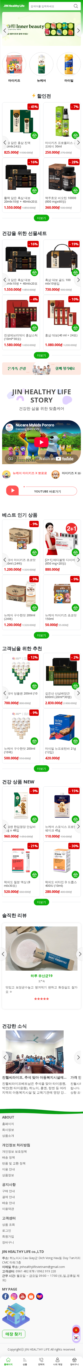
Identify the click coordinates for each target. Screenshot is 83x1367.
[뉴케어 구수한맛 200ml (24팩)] (21, 593)
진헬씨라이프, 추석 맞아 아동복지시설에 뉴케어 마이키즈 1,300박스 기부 (33, 1077)
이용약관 (8, 1209)
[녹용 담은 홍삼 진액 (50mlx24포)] (21, 121)
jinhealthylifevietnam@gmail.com (42, 1267)
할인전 (43, 96)
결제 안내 (8, 1197)
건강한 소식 (14, 1026)
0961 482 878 (25, 1271)
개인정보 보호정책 (14, 1151)
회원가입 (8, 1236)
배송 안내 (8, 1203)
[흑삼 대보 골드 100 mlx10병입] (62, 258)
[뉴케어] (41, 64)
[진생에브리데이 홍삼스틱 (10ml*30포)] (21, 313)
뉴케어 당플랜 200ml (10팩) (20, 695)
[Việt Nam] (76, 1330)
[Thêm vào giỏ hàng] (34, 135)
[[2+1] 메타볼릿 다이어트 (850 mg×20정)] (62, 538)
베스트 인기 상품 (19, 515)
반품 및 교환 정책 (14, 1163)
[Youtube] (22, 1296)
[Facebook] (5, 1296)
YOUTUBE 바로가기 (47, 491)
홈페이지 (8, 1124)
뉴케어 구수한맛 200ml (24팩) (19, 617)
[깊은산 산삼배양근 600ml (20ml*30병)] (62, 672)
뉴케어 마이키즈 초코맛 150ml (61, 617)
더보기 (41, 218)
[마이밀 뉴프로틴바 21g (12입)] (62, 727)
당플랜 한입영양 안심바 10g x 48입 (20, 828)
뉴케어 (41, 80)
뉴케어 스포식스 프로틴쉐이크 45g (61, 828)
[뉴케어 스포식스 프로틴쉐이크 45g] (62, 805)
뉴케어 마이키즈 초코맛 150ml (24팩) (20, 561)
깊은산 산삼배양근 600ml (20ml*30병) (58, 695)
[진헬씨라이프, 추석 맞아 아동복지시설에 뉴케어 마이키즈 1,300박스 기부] (34, 1052)
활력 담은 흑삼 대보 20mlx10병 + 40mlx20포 (20, 199)
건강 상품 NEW (18, 781)
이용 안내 (8, 1169)
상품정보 (8, 1175)
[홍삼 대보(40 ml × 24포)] (62, 313)
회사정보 (8, 1130)
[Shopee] (31, 1296)
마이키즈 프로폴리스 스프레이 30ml (61, 144)
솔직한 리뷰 (14, 915)
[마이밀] (69, 64)
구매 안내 (8, 1191)
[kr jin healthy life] (14, 6)
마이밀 (68, 80)
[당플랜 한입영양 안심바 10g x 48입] (21, 805)
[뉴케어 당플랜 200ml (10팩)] (21, 672)
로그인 (6, 1230)
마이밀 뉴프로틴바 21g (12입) (60, 750)
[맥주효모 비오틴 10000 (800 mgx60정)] (62, 176)
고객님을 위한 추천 (22, 648)
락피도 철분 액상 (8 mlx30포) (17, 884)
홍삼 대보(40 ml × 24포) (61, 335)
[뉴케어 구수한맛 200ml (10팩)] (21, 727)
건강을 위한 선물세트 (24, 233)
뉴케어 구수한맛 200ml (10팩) (19, 750)
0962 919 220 (46, 1271)
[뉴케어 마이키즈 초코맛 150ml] (62, 593)
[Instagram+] (14, 1296)
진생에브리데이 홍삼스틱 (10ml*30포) (21, 337)
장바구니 (8, 1242)
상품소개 (8, 1136)
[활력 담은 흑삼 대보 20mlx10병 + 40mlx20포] (21, 176)
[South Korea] (76, 1337)
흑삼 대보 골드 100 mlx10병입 (58, 281)
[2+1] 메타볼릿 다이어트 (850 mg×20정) (61, 561)
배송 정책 (8, 1157)
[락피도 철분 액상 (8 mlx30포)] (21, 860)
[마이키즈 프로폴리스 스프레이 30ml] (62, 121)
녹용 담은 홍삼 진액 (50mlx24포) (17, 144)
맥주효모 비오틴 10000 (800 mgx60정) (60, 199)
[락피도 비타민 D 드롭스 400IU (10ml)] (62, 860)
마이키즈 (14, 80)
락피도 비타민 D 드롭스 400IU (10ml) (61, 884)
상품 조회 (8, 1224)
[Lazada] (39, 1296)
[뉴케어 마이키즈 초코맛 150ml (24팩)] (21, 538)
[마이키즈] (14, 64)
